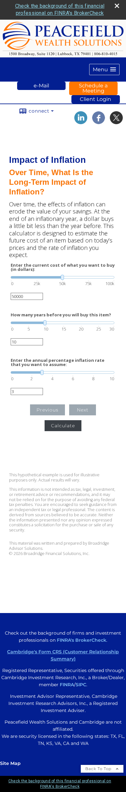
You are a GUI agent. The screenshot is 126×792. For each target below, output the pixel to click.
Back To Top (99, 768)
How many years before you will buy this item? (61, 315)
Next (83, 410)
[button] (104, 69)
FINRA (67, 685)
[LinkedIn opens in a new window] (80, 122)
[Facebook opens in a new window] (98, 122)
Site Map (10, 763)
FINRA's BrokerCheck (81, 640)
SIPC (81, 685)
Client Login (95, 99)
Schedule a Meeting (93, 88)
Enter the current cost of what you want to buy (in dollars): (63, 267)
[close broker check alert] (117, 5)
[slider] (62, 277)
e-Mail (41, 86)
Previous (47, 410)
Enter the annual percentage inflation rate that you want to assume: (57, 362)
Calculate (63, 426)
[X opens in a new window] (116, 122)
